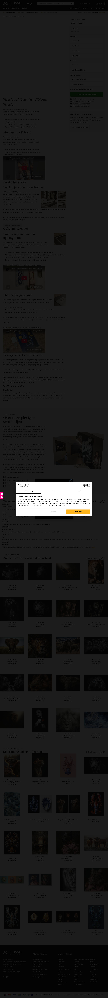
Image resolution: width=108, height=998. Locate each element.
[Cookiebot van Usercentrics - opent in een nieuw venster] (82, 485)
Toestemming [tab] (29, 491)
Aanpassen (53, 511)
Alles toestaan (78, 511)
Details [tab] (54, 491)
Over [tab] (79, 491)
